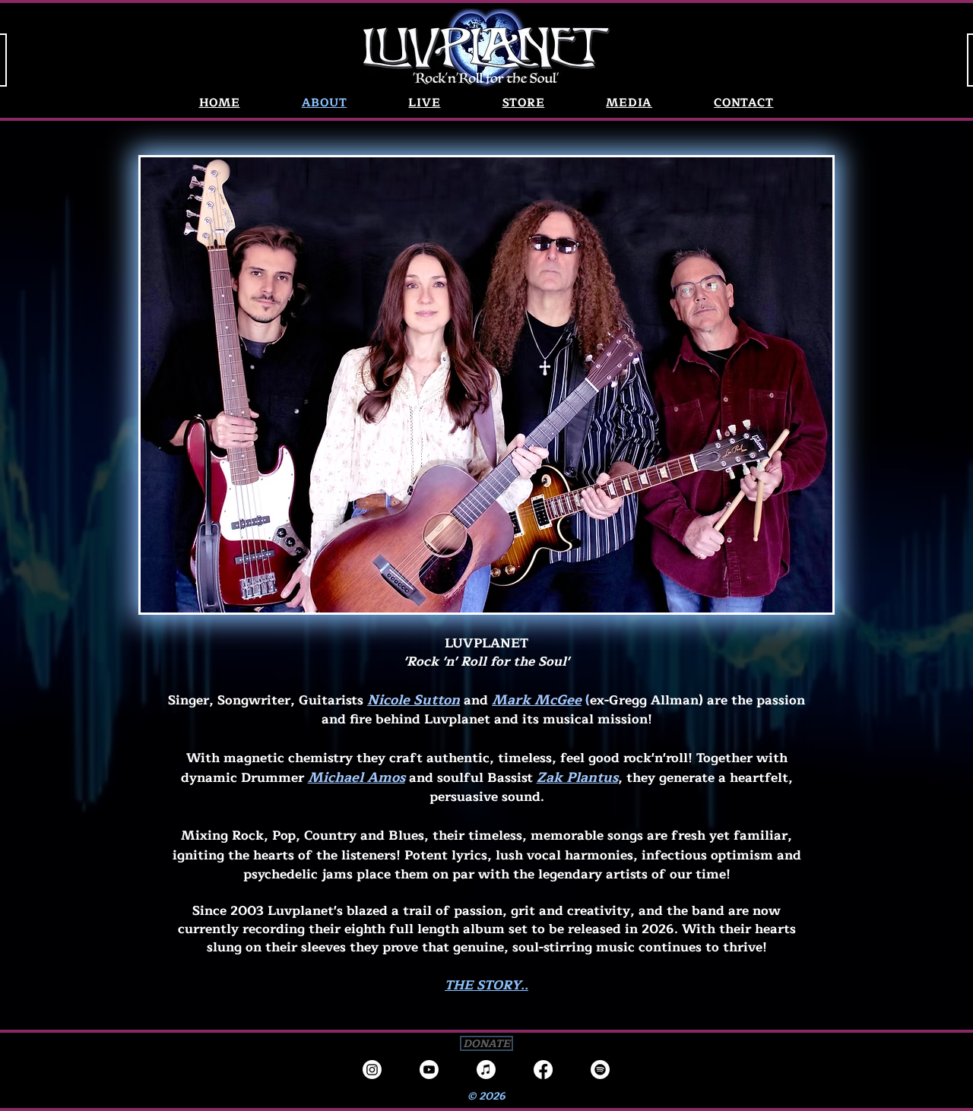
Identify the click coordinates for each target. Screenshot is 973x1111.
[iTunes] (486, 1069)
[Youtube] (429, 1069)
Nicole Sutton (413, 699)
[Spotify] (600, 1069)
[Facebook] (543, 1069)
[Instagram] (372, 1069)
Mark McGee (537, 699)
